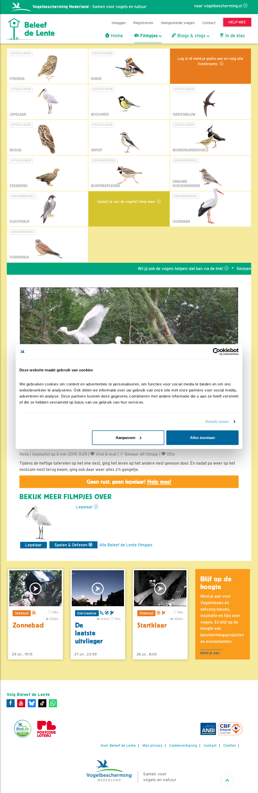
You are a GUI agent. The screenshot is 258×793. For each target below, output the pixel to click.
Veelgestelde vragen (178, 23)
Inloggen (119, 23)
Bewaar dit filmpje (141, 454)
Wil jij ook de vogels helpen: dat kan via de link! (167, 268)
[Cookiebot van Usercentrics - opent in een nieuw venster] (217, 352)
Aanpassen (125, 437)
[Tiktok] (42, 703)
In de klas (234, 35)
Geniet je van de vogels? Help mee (126, 201)
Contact (209, 23)
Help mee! (159, 481)
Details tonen (217, 421)
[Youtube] (21, 703)
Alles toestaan (202, 437)
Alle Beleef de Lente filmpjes (125, 545)
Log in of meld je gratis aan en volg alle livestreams (210, 61)
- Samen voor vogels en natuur (90, 6)
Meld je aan (209, 653)
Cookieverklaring (183, 745)
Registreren (143, 23)
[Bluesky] (32, 703)
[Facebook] (11, 703)
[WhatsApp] (53, 703)
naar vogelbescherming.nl (218, 6)
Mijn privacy (152, 745)
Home (116, 35)
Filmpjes (148, 35)
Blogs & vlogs (191, 35)
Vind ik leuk (105, 454)
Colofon (229, 745)
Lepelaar (84, 507)
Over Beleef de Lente (118, 745)
